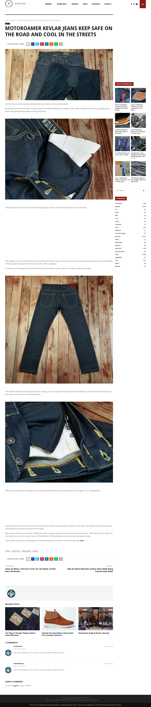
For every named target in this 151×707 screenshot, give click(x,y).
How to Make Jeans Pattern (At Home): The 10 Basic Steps (122, 179)
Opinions (118, 245)
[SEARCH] (143, 190)
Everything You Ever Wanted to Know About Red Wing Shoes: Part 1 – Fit (138, 155)
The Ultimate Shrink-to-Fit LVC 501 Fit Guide (122, 154)
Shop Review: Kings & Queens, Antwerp (93, 633)
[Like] (28, 44)
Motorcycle (16, 551)
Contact (108, 4)
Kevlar (8, 551)
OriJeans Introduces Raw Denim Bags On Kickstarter (121, 131)
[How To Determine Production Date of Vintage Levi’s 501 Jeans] (138, 95)
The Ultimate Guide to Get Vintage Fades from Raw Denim (138, 179)
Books (117, 212)
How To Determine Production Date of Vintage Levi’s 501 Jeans (137, 107)
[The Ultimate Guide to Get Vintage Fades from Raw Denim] (138, 168)
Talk (116, 260)
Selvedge (35, 551)
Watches (117, 266)
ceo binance (17, 646)
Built (85, 4)
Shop (116, 254)
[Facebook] (132, 4)
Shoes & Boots (119, 251)
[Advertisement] (42, 215)
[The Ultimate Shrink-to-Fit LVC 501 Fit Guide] (122, 143)
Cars (116, 218)
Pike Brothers (26, 551)
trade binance (18, 664)
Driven (75, 4)
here (82, 541)
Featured (118, 230)
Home (117, 239)
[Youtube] (137, 4)
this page (102, 700)
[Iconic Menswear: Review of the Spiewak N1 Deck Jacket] (138, 120)
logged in (16, 685)
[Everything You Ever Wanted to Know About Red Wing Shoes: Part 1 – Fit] (138, 143)
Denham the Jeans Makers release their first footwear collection (57, 634)
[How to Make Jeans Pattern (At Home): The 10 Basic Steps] (122, 168)
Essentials (61, 4)
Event (117, 227)
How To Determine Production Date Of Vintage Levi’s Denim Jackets (121, 107)
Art (116, 209)
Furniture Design (120, 233)
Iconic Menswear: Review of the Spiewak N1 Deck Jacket (138, 131)
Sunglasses (118, 257)
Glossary (117, 236)
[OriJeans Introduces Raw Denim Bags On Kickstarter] (122, 120)
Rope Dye (118, 248)
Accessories (118, 203)
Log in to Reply (108, 646)
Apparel (48, 4)
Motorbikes (118, 242)
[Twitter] (134, 4)
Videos (117, 263)
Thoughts (95, 4)
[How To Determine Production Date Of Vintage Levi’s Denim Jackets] (122, 95)
